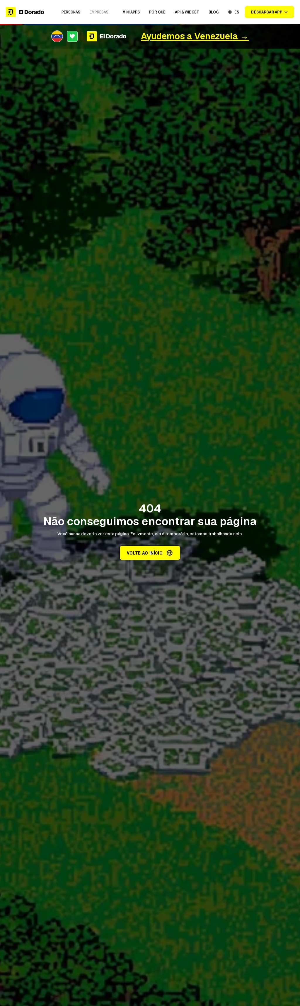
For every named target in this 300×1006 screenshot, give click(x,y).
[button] (131, 12)
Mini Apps (131, 12)
